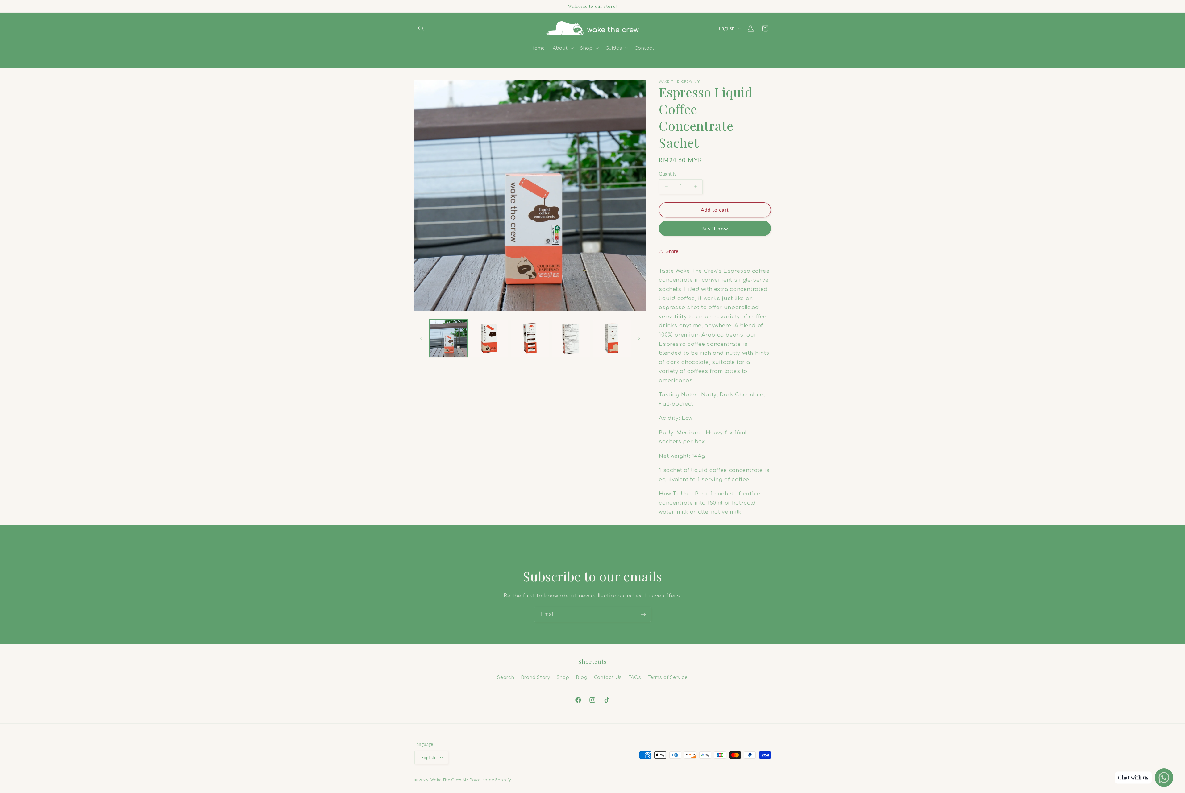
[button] (421, 28)
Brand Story (535, 677)
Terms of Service (668, 677)
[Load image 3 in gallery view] (530, 338)
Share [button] (672, 251)
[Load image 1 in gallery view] (448, 338)
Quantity (667, 173)
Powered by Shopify (490, 780)
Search (505, 677)
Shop (563, 677)
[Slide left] (421, 338)
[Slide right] (639, 338)
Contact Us (608, 677)
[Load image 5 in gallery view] (612, 338)
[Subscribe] (643, 614)
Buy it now (714, 228)
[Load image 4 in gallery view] (571, 338)
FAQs (635, 677)
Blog (582, 677)
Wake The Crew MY (449, 780)
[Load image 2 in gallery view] (489, 338)
